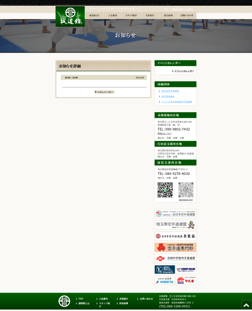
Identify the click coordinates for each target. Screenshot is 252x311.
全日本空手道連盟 (170, 91)
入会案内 (103, 298)
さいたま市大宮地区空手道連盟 (176, 102)
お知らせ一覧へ (105, 92)
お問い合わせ (146, 298)
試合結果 (123, 303)
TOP (81, 298)
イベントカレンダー (184, 71)
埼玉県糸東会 (168, 96)
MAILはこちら (165, 133)
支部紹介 (123, 298)
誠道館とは (84, 303)
